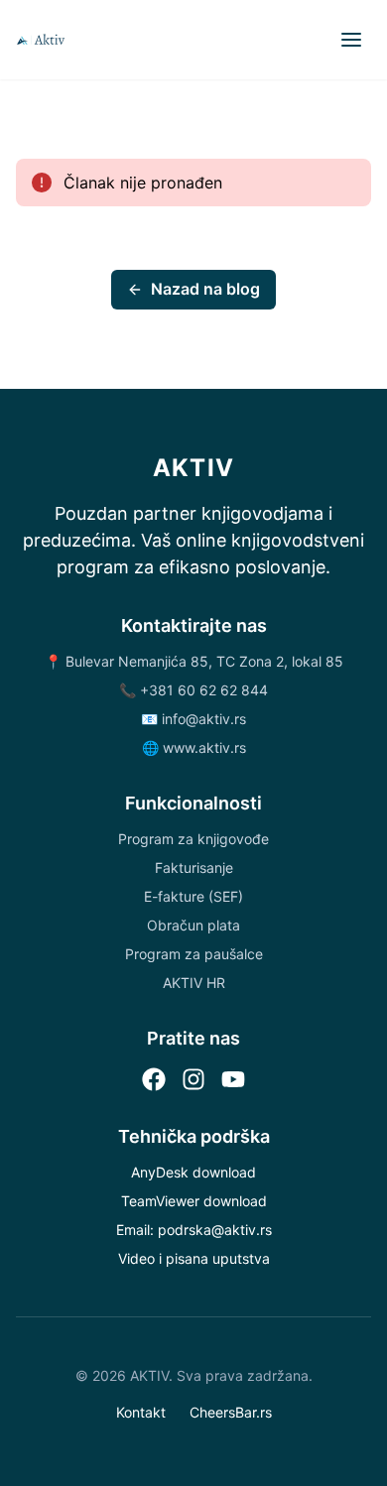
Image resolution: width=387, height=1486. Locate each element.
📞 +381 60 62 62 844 (193, 689)
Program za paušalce (194, 953)
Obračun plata (193, 925)
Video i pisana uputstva (194, 1258)
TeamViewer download (194, 1200)
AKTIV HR (194, 982)
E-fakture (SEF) (193, 896)
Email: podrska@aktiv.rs (194, 1229)
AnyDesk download (193, 1172)
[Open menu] (351, 40)
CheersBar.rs (231, 1412)
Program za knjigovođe (193, 838)
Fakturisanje (194, 867)
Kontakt (141, 1412)
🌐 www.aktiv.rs (194, 747)
